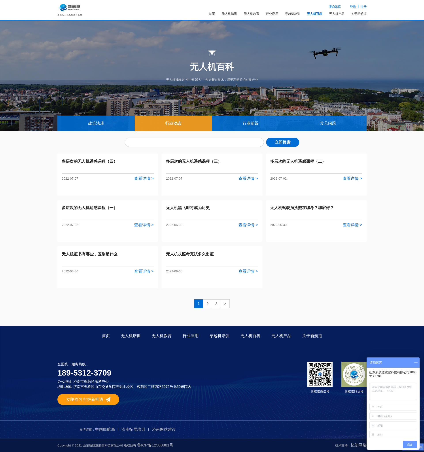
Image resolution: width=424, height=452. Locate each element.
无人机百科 (314, 13)
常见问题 (328, 123)
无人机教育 (251, 13)
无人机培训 (229, 13)
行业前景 (251, 123)
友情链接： (87, 429)
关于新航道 (359, 13)
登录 (353, 6)
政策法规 (96, 123)
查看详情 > (144, 178)
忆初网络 (359, 445)
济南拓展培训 (133, 429)
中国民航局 (105, 429)
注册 (363, 6)
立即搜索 (283, 142)
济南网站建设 (164, 429)
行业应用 (272, 13)
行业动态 (173, 123)
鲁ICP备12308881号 (155, 445)
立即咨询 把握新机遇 (84, 399)
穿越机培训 (292, 13)
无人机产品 (336, 13)
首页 (212, 13)
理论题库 (335, 6)
